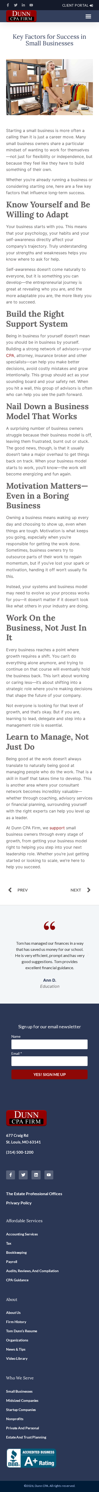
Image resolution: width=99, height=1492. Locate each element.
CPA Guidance (17, 1280)
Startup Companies (21, 1409)
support (57, 827)
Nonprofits (14, 1419)
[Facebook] (9, 5)
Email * (16, 1053)
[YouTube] (32, 5)
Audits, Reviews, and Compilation (32, 1271)
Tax (8, 1243)
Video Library (16, 1358)
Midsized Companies (22, 1400)
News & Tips (15, 1349)
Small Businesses (19, 1391)
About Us (13, 1312)
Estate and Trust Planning (26, 1437)
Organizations (17, 1340)
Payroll (11, 1261)
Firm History (16, 1322)
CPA (10, 355)
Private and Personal (22, 1428)
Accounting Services (22, 1234)
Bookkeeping (16, 1252)
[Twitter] (17, 5)
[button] (88, 16)
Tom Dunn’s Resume (21, 1331)
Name (16, 1036)
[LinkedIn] (24, 5)
